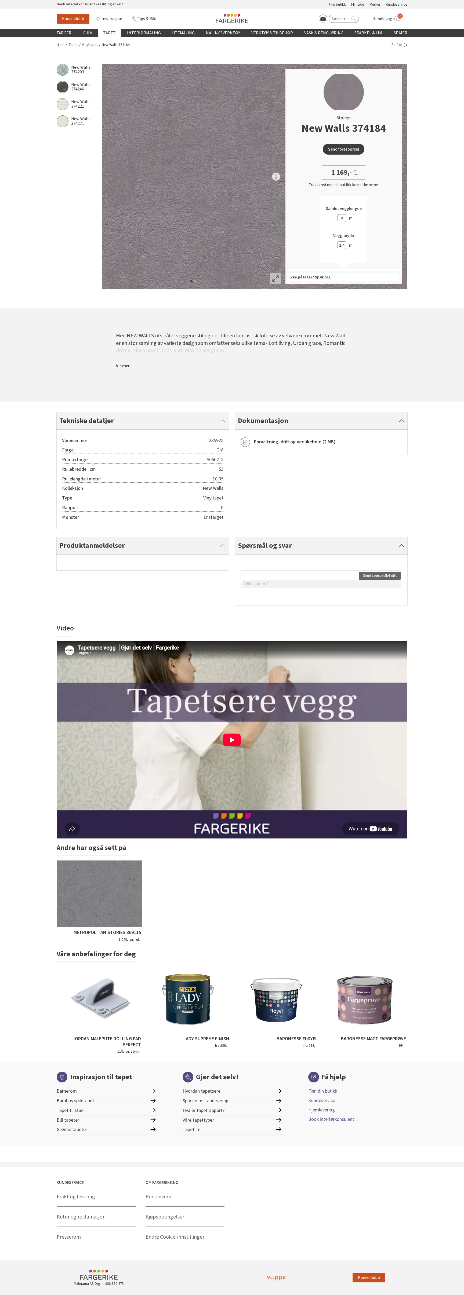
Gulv (87, 33)
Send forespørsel (343, 149)
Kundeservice (396, 4)
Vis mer (123, 366)
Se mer (400, 33)
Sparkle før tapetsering (206, 1100)
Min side (357, 4)
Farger (64, 33)
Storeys (344, 118)
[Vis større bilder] (275, 278)
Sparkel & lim (368, 33)
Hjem (60, 45)
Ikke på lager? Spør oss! (310, 277)
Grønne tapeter (72, 1129)
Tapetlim (192, 1129)
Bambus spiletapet (75, 1100)
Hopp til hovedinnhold (20, 3)
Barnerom (67, 1091)
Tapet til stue (70, 1110)
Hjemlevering (321, 1110)
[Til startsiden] (232, 18)
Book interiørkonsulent (331, 1119)
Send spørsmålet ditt (380, 575)
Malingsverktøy (223, 33)
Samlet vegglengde (344, 208)
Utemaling (183, 33)
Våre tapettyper (198, 1120)
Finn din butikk (322, 1091)
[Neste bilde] (276, 177)
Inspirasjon (112, 19)
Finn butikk (337, 4)
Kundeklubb (73, 19)
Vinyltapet (90, 45)
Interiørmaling (144, 33)
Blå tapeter (68, 1120)
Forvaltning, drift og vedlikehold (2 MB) (295, 442)
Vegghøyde (343, 236)
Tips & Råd (146, 19)
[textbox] (321, 584)
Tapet (109, 33)
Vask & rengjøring (323, 33)
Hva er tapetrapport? (203, 1110)
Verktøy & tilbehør (272, 33)
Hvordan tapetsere (201, 1091)
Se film (397, 45)
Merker (374, 4)
